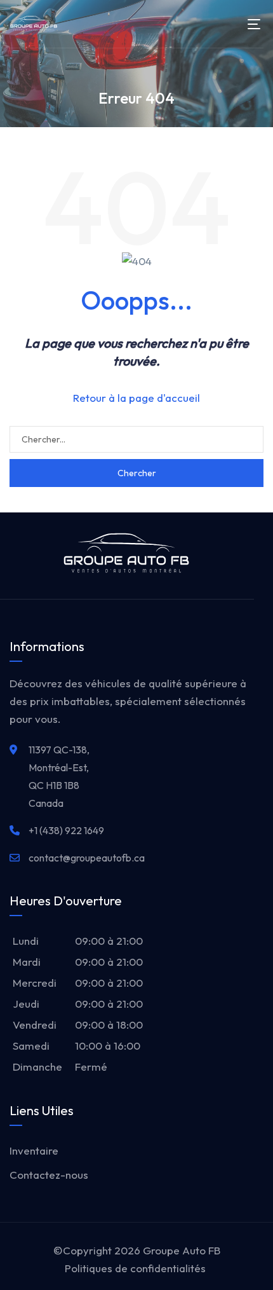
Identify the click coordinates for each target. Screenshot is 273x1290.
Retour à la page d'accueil (136, 397)
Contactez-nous (49, 1174)
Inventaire (34, 1150)
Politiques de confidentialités (135, 1268)
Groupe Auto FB (181, 1250)
